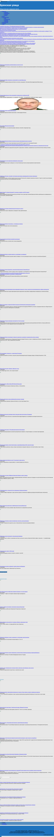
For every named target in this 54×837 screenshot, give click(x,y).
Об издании (4, 824)
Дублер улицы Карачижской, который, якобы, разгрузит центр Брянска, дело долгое (17, 667)
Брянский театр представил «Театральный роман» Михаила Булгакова (14, 707)
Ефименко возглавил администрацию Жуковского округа (11, 208)
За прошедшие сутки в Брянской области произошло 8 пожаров (13, 796)
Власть (3, 16)
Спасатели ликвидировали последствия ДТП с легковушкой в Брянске (14, 812)
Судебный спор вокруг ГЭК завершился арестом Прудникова (12, 429)
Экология (6, 20)
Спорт (3, 24)
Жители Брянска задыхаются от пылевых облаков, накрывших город (14, 622)
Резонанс (6, 14)
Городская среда (5, 17)
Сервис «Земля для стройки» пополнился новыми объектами (12, 606)
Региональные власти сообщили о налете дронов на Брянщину (12, 566)
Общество (4, 11)
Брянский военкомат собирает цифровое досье (9, 368)
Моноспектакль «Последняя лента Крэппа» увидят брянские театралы (14, 722)
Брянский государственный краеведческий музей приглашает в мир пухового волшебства (18, 737)
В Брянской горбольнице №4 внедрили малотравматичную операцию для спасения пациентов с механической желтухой (24, 145)
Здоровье (6, 12)
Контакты (4, 823)
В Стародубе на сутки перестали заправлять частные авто (11, 160)
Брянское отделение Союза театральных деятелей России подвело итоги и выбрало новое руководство (20, 770)
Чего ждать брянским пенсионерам (7, 125)
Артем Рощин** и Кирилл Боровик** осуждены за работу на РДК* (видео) (14, 192)
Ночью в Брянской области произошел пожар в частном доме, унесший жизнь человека (17, 804)
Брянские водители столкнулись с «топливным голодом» (11, 223)
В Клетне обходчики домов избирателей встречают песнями (12, 399)
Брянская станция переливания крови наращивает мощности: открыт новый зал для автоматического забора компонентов (24, 289)
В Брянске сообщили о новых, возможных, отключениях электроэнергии (14, 637)
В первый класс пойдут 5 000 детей (7, 551)
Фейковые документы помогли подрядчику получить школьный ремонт (14, 520)
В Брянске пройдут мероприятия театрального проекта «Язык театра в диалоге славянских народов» (20, 692)
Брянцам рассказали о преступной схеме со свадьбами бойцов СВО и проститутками (17, 444)
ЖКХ (5, 18)
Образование (6, 13)
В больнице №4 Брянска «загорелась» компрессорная (10, 274)
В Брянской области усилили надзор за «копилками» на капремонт (13, 254)
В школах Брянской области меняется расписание (10, 239)
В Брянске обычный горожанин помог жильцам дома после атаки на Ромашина (16, 414)
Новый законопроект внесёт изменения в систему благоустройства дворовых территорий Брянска (19, 652)
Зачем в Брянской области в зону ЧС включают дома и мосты (12, 460)
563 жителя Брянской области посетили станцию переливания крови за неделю (16, 141)
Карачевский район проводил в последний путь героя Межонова (13, 80)
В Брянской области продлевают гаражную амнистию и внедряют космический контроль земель (19, 337)
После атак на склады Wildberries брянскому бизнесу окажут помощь (14, 475)
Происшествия (5, 22)
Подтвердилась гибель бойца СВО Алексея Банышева (11, 383)
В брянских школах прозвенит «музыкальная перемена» (11, 536)
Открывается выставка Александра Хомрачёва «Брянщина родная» (13, 754)
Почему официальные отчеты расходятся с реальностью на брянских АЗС (14, 95)
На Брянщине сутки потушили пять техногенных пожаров (11, 789)
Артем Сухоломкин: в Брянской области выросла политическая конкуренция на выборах (17, 304)
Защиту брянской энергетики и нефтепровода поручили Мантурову (13, 505)
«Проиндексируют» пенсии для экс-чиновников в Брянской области (13, 490)
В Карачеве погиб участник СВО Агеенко (8, 110)
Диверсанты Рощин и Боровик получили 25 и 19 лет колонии (12, 320)
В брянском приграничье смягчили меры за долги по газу (11, 64)
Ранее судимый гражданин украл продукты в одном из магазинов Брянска (15, 782)
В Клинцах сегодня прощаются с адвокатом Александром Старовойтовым (14, 269)
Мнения (5, 15)
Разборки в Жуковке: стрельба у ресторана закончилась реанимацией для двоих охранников (18, 176)
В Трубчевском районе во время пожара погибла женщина (11, 819)
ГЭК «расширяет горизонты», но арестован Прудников (11, 353)
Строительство (7, 19)
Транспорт (6, 21)
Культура (4, 23)
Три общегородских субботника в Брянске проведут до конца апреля (13, 591)
